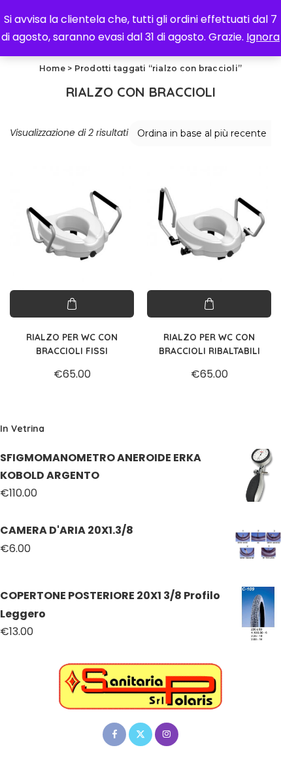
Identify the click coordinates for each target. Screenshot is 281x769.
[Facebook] (114, 734)
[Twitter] (140, 734)
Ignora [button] (263, 36)
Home (52, 68)
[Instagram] (166, 734)
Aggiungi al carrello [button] (72, 304)
